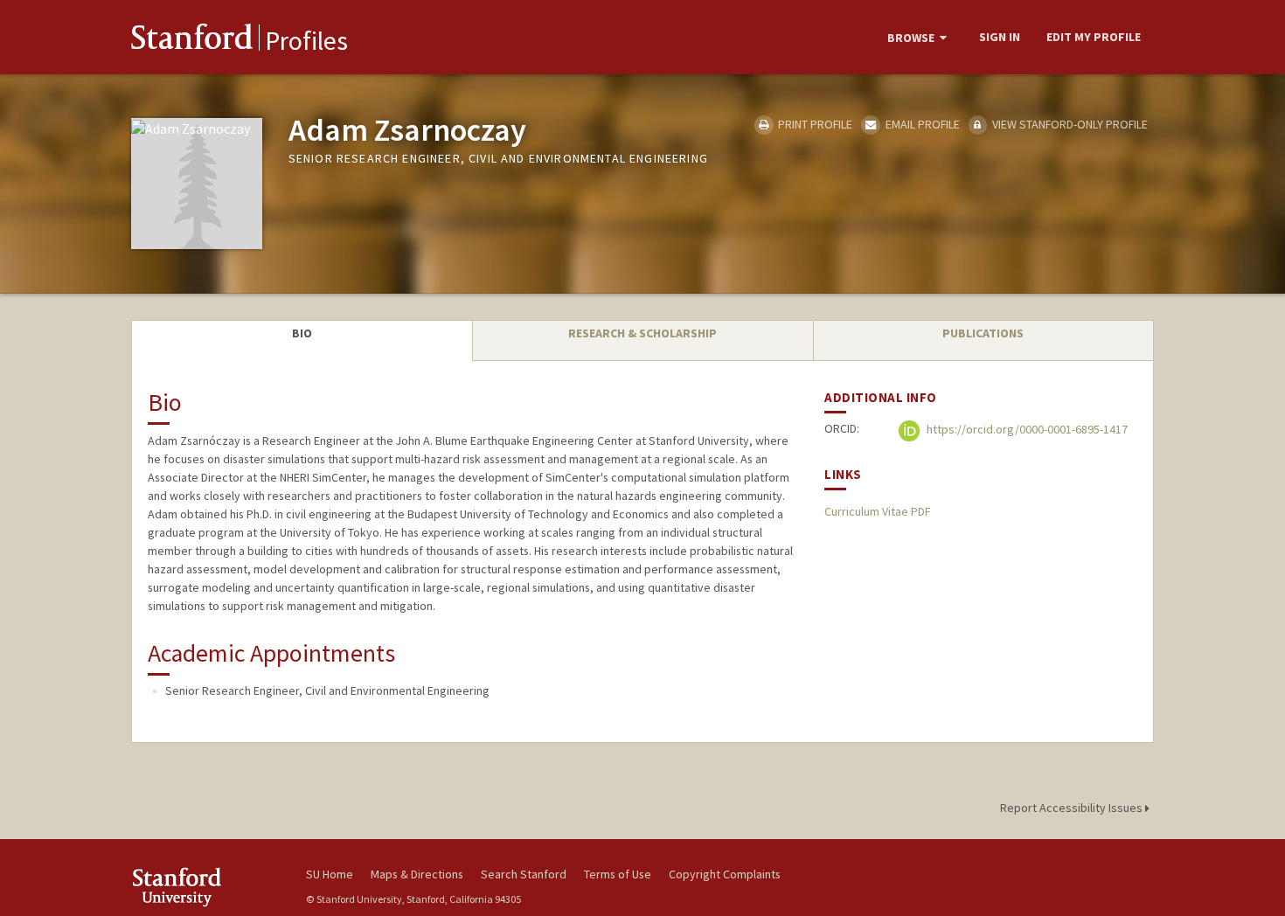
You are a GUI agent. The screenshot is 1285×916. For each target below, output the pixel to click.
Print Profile (813, 124)
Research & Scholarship (642, 333)
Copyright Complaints (725, 874)
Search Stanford (523, 874)
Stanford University (205, 886)
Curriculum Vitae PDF (877, 511)
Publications (983, 333)
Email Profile (921, 124)
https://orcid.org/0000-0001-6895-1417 (1026, 430)
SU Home (329, 874)
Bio (302, 333)
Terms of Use (617, 874)
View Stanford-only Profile (1069, 124)
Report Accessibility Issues (1072, 807)
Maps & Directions (417, 874)
